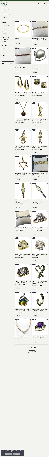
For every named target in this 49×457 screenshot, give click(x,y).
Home (3, 7)
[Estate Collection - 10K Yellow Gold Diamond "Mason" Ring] (23, 272)
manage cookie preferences (11, 451)
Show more (4, 41)
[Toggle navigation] (47, 3)
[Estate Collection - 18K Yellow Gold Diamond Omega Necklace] (23, 326)
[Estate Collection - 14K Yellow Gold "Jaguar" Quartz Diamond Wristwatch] (23, 190)
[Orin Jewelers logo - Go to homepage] (4, 3)
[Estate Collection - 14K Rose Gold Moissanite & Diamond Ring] (40, 218)
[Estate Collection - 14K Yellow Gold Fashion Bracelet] (40, 163)
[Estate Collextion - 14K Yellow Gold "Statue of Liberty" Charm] (40, 110)
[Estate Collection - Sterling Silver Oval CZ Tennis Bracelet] (23, 218)
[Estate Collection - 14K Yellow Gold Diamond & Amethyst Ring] (40, 326)
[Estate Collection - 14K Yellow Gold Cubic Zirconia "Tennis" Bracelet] (40, 29)
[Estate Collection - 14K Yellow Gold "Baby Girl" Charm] (40, 137)
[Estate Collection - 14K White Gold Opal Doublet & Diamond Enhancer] (23, 300)
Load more (32, 351)
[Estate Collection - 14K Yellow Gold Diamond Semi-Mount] (23, 245)
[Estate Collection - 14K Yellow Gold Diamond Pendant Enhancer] (40, 300)
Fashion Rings (5, 39)
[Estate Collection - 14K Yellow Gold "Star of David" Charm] (23, 163)
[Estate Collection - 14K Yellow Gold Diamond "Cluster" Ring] (40, 245)
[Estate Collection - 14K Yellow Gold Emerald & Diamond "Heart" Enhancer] (40, 272)
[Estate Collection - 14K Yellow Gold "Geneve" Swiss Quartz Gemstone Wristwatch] (40, 190)
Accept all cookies (16, 454)
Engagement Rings (7, 37)
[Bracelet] (23, 29)
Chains (4, 29)
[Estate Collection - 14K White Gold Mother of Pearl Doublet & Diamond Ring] (40, 55)
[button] (38, 3)
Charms (4, 31)
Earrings (4, 35)
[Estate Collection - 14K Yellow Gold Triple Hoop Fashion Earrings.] (23, 83)
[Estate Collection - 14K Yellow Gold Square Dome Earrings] (40, 83)
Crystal (4, 33)
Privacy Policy (17, 450)
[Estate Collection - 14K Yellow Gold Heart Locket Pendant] (23, 110)
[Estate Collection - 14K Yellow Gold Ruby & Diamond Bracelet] (23, 55)
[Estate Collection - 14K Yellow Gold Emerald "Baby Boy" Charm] (23, 137)
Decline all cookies (8, 454)
